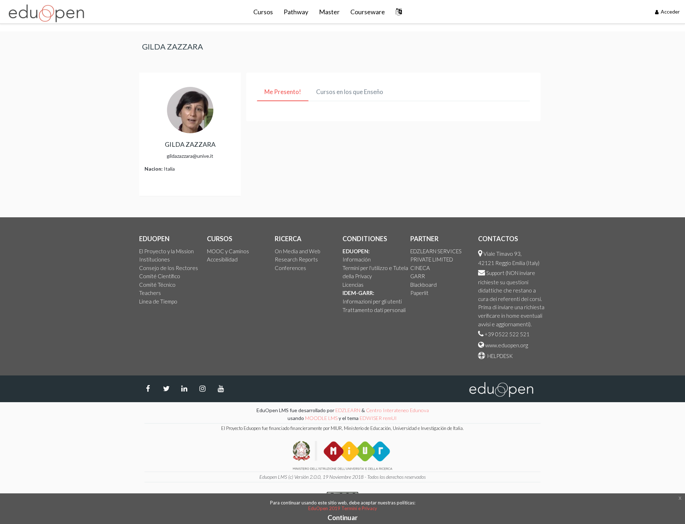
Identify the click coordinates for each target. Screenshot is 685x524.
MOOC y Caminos (228, 251)
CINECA (420, 268)
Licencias (353, 284)
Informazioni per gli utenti (372, 301)
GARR (417, 276)
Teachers (150, 293)
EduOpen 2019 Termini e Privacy (342, 508)
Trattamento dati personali (374, 310)
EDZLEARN (347, 410)
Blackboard (423, 284)
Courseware (367, 12)
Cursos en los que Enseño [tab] (349, 91)
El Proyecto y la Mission (166, 251)
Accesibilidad (222, 259)
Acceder (670, 12)
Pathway (296, 12)
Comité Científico (159, 276)
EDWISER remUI (379, 418)
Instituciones (154, 259)
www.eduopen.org (506, 345)
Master (329, 12)
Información (356, 259)
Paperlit (419, 293)
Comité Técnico (157, 284)
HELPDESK (499, 356)
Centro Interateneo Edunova (397, 410)
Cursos (263, 12)
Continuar (343, 517)
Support (495, 273)
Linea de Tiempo (158, 301)
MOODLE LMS (321, 418)
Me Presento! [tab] (282, 91)
